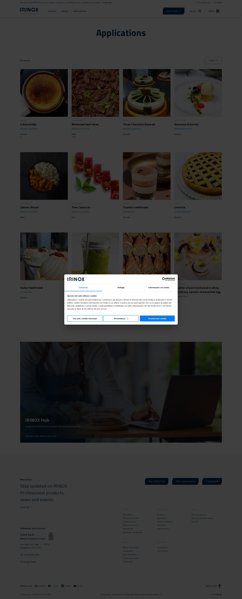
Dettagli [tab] (121, 287)
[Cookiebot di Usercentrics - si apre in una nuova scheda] (164, 279)
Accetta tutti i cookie (157, 318)
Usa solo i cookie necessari (85, 318)
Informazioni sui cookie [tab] (158, 287)
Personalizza (119, 318)
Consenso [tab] (83, 287)
